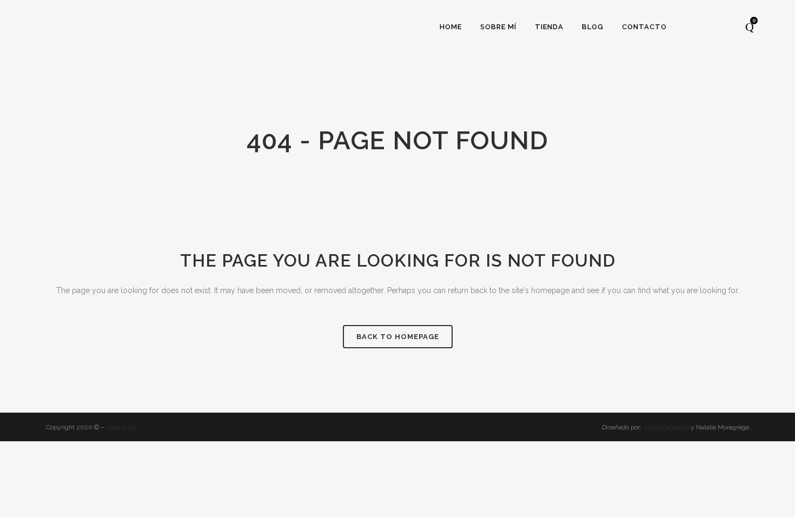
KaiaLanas (121, 427)
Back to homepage (397, 337)
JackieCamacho (667, 427)
